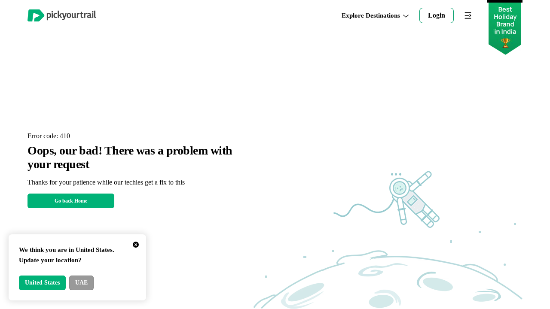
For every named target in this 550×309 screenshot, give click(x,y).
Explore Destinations (371, 15)
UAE (81, 282)
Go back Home (71, 201)
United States (42, 282)
